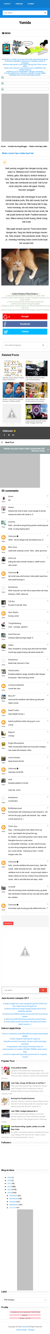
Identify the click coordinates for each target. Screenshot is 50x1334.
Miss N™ (12, 696)
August (12, 1208)
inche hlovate (14, 757)
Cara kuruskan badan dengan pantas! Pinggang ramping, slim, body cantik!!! (26, 299)
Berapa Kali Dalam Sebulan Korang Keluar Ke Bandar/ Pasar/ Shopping (35, 401)
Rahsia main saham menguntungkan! (26, 304)
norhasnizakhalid (16, 685)
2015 (9, 1190)
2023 (9, 1177)
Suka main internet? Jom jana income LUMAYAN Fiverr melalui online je (25, 69)
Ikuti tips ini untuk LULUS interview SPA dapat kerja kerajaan (25, 59)
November (13, 1199)
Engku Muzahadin (16, 743)
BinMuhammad (15, 808)
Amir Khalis (13, 612)
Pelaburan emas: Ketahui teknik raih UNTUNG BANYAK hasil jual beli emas (26, 307)
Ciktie (10, 645)
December (13, 1196)
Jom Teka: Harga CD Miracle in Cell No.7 (28, 1083)
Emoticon (8, 923)
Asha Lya (12, 558)
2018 (9, 1180)
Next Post (9, 442)
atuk (10, 779)
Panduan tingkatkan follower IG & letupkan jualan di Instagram (25, 62)
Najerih (11, 732)
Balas (3, 501)
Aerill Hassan (14, 634)
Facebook (25, 324)
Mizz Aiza (12, 547)
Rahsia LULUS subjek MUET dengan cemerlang (25, 71)
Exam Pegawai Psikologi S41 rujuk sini (25, 1039)
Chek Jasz (12, 826)
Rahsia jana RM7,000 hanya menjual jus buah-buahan (26, 1019)
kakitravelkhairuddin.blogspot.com (24, 721)
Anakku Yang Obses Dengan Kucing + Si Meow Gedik (13, 400)
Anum (10, 496)
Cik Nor (11, 601)
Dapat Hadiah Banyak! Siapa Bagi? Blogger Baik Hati (36, 422)
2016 (9, 1187)
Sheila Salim (13, 670)
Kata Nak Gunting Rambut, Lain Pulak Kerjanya (35, 379)
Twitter (25, 331)
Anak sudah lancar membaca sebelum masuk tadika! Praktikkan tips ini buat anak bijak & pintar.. (25, 74)
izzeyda (11, 887)
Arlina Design (21, 1330)
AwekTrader (13, 710)
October (12, 1202)
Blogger (31, 1330)
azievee (11, 522)
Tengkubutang (14, 623)
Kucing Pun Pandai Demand (22, 1098)
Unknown (8, 430)
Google (25, 316)
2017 (9, 1183)
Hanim (11, 507)
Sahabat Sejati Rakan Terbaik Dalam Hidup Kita (13, 379)
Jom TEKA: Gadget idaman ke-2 (24, 1111)
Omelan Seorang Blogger (17, 146)
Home (3, 146)
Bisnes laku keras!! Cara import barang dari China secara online (25, 65)
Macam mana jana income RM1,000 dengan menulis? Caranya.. (26, 310)
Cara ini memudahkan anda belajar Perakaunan (26, 302)
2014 (9, 1193)
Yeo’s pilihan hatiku (19, 1068)
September (13, 1205)
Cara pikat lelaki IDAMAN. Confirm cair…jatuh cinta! (26, 296)
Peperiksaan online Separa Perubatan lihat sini (25, 1047)
